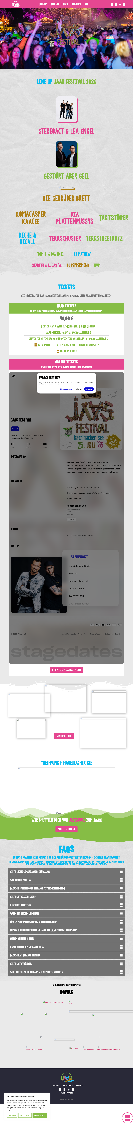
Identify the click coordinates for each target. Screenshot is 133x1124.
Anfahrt (76, 4)
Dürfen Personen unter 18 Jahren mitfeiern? (33, 922)
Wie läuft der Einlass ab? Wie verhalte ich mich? (36, 972)
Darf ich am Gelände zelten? (25, 955)
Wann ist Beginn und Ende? (24, 913)
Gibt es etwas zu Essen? (23, 897)
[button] (27, 238)
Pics (65, 4)
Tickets (55, 4)
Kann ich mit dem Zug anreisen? (27, 947)
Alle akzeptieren (39, 1115)
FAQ (86, 4)
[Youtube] (124, 5)
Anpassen (12, 1115)
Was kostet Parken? (20, 880)
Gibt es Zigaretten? (20, 905)
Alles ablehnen (25, 1115)
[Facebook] (116, 5)
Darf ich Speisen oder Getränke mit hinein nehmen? (37, 888)
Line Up (43, 4)
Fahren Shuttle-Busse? (22, 938)
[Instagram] (112, 5)
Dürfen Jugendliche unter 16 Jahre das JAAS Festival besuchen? (43, 930)
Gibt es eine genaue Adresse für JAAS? (30, 871)
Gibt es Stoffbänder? (21, 963)
